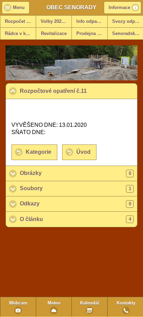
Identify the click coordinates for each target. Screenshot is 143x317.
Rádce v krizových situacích (20, 33)
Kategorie (38, 152)
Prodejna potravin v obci (91, 33)
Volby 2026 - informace (56, 21)
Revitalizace (54, 33)
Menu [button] (19, 7)
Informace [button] (119, 7)
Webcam (18, 303)
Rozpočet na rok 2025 (20, 21)
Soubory (75, 188)
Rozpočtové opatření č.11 (78, 91)
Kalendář (89, 303)
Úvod (83, 152)
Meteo (54, 303)
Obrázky (75, 173)
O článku (75, 219)
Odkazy (75, 203)
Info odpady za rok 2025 (91, 21)
